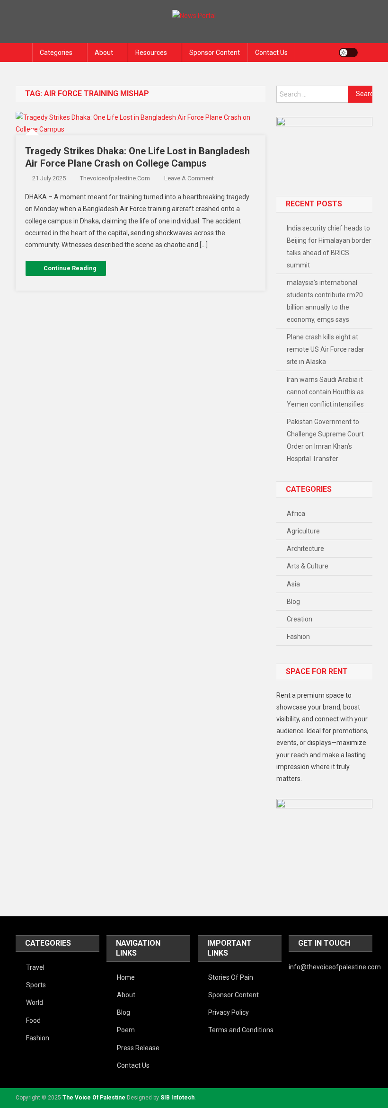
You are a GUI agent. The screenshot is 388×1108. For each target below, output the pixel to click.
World (34, 1002)
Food (33, 1020)
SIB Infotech (177, 1097)
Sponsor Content (214, 52)
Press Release (138, 1048)
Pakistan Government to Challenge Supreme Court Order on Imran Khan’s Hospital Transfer (325, 440)
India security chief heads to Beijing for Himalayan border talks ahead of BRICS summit (329, 246)
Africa (296, 513)
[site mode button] (348, 52)
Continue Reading (70, 268)
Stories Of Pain (230, 977)
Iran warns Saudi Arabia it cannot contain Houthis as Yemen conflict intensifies (325, 392)
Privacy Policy (228, 1012)
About (104, 52)
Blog (293, 601)
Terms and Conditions (240, 1030)
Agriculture (303, 531)
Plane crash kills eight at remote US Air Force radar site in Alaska (325, 349)
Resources (151, 52)
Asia (293, 584)
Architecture (305, 548)
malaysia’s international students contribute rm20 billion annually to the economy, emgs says (325, 301)
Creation (299, 619)
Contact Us (271, 52)
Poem (126, 1030)
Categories (56, 52)
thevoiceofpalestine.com (115, 178)
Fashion (298, 636)
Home (126, 977)
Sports (36, 985)
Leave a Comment (189, 178)
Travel (35, 967)
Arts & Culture (307, 566)
